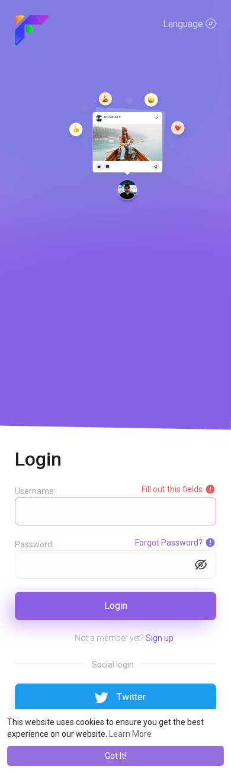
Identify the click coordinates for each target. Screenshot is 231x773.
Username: (35, 491)
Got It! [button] (115, 756)
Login (115, 605)
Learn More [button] (130, 734)
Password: (34, 544)
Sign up (160, 638)
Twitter (131, 697)
